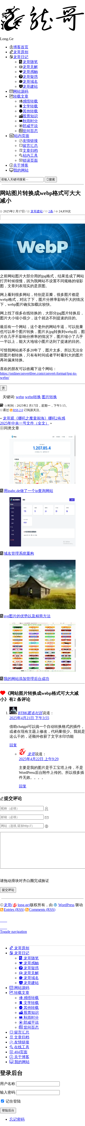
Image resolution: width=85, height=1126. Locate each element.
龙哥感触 (30, 71)
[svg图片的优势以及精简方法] (42, 608)
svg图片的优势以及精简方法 (27, 616)
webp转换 (33, 397)
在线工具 (21, 1047)
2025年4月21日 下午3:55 (29, 718)
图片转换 (49, 397)
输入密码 (7, 1092)
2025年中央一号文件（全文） (24, 423)
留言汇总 (30, 145)
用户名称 (7, 1084)
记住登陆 (13, 1101)
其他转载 (30, 111)
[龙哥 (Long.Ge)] (42, 18)
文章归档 (30, 150)
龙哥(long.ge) (17, 905)
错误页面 (30, 160)
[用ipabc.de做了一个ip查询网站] (42, 483)
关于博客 (20, 165)
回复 (13, 745)
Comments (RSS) (42, 910)
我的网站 (21, 170)
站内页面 (21, 135)
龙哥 (31, 754)
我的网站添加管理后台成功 (26, 679)
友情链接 (30, 140)
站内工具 (30, 155)
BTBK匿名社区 (30, 713)
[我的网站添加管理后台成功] (42, 670)
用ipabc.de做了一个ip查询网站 (28, 491)
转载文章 (20, 96)
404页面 (20, 1052)
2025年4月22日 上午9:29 (39, 759)
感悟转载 (30, 101)
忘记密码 (17, 1119)
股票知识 (30, 116)
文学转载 (30, 106)
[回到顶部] (42, 919)
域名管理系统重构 (19, 553)
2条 (50, 211)
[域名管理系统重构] (42, 545)
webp (20, 397)
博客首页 (20, 47)
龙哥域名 (30, 81)
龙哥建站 (30, 86)
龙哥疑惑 (30, 76)
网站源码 (20, 91)
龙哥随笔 (30, 62)
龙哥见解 (30, 67)
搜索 (52, 179)
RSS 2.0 (18, 410)
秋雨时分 (30, 121)
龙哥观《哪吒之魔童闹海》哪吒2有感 (34, 418)
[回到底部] (42, 926)
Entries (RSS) (14, 910)
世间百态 (30, 131)
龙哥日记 (20, 57)
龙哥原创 (20, 52)
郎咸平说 (30, 126)
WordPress (66, 905)
